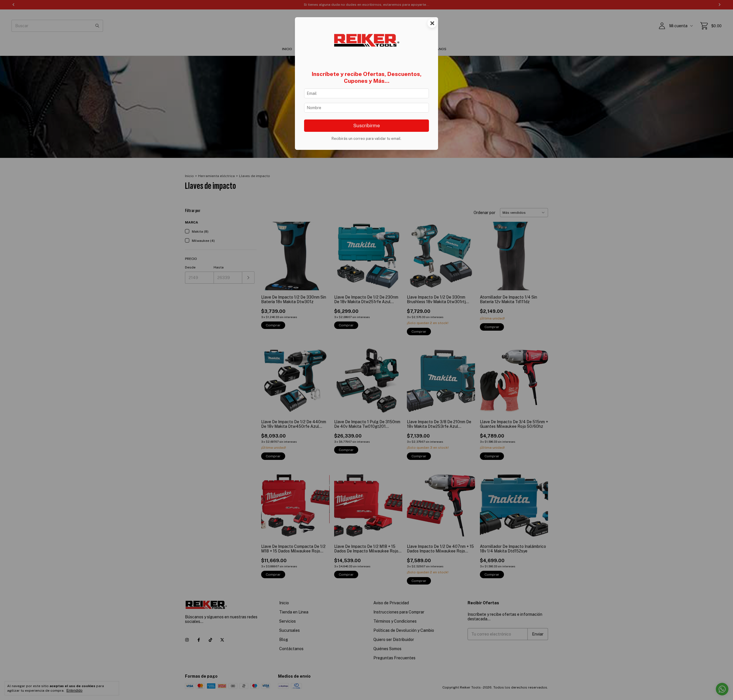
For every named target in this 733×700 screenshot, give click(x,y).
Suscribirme (366, 125)
